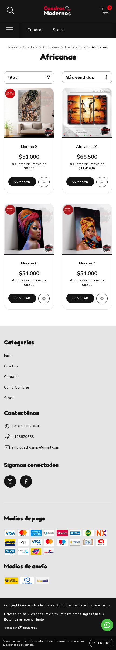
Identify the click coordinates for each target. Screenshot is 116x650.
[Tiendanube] (21, 628)
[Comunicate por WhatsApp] (107, 625)
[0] (104, 12)
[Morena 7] (102, 298)
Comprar (22, 182)
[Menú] (10, 30)
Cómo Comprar (16, 387)
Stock (58, 29)
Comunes (51, 47)
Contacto (12, 376)
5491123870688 (26, 426)
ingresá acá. (91, 614)
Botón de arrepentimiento (24, 619)
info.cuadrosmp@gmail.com (35, 447)
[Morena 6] (44, 298)
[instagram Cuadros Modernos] (10, 481)
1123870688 (23, 436)
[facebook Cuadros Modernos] (26, 481)
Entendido (101, 643)
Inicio (12, 47)
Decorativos (75, 47)
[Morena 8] (44, 182)
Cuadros (36, 29)
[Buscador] (10, 11)
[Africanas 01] (102, 182)
